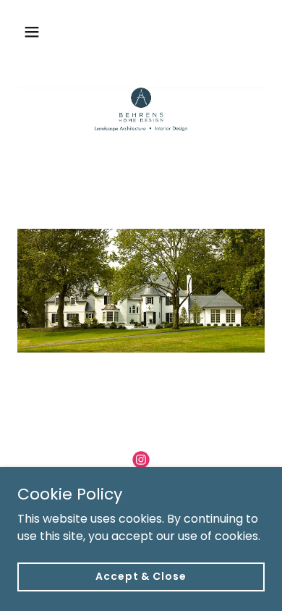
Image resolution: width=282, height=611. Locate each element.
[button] (45, 31)
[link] (141, 459)
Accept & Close (140, 576)
